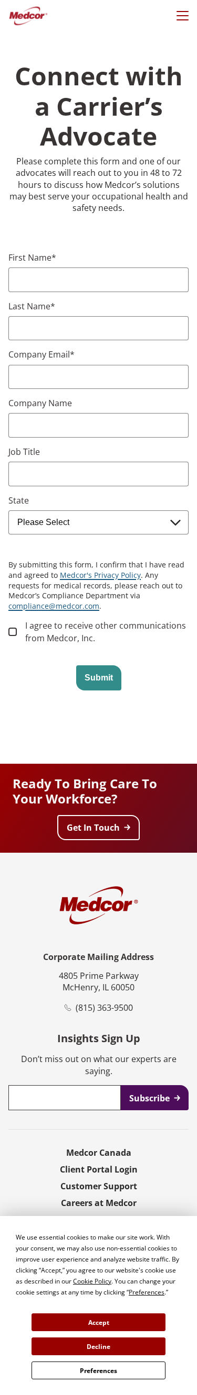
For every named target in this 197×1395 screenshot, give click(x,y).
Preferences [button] (146, 1292)
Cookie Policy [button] (92, 1281)
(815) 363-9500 (104, 1007)
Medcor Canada (98, 1152)
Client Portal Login (99, 1169)
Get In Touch (93, 827)
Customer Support (98, 1186)
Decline (98, 1346)
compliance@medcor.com (53, 606)
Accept (98, 1322)
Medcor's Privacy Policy (100, 575)
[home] (28, 15)
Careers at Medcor (99, 1203)
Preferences (98, 1370)
